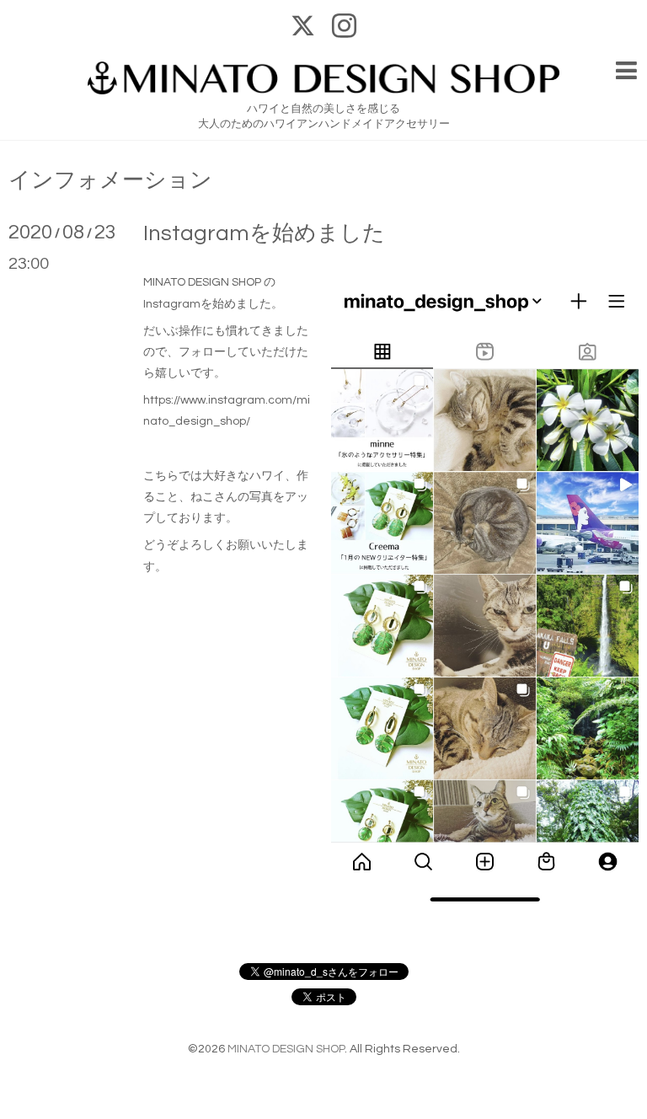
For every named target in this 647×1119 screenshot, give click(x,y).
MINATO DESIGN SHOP (286, 1049)
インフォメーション (110, 180)
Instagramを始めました (264, 233)
